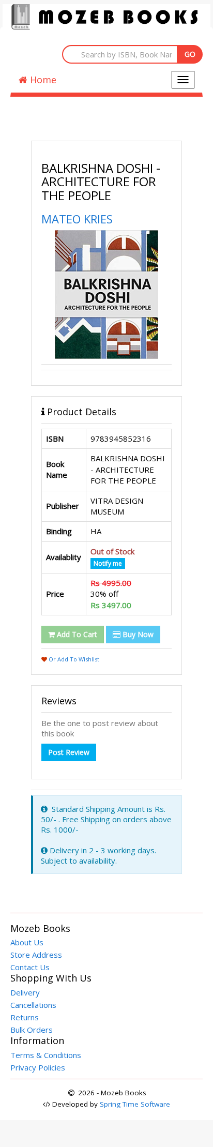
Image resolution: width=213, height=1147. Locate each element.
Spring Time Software (135, 1104)
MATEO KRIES (77, 219)
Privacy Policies (37, 1067)
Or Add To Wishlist (73, 659)
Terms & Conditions (45, 1055)
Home (41, 79)
